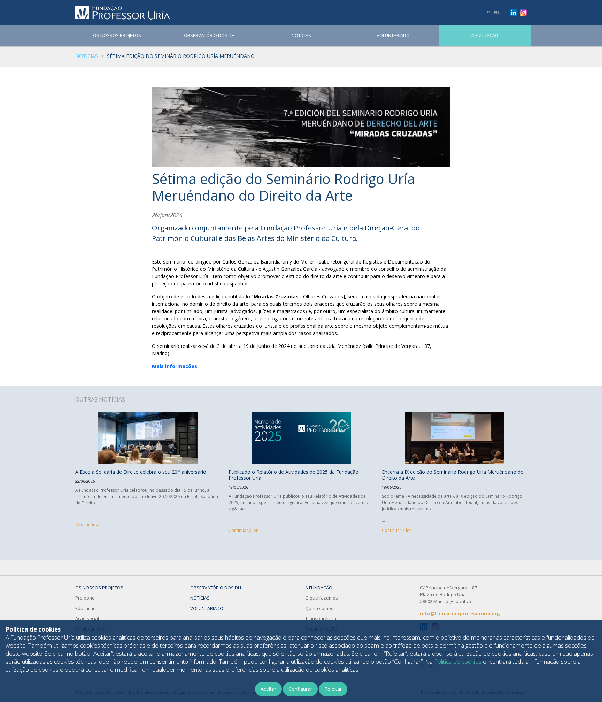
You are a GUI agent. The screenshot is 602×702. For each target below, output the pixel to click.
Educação (85, 608)
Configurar (300, 689)
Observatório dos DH (209, 35)
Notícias (301, 35)
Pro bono (85, 598)
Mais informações (174, 366)
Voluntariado (393, 35)
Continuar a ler (90, 524)
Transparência (320, 618)
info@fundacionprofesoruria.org (460, 613)
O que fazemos (321, 598)
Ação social (87, 618)
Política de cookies (457, 661)
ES (488, 12)
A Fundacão (485, 35)
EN (496, 12)
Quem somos (319, 608)
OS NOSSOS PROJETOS (117, 35)
